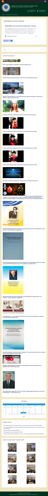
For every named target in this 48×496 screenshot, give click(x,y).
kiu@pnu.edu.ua (32, 11)
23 (41, 411)
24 (5, 412)
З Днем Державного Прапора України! (10, 432)
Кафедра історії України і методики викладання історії (24, 6)
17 (5, 411)
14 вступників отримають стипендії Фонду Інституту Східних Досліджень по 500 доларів (20, 425)
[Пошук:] (22, 49)
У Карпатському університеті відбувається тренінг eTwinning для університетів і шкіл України (21, 433)
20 (23, 411)
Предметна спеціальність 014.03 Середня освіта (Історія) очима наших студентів (19, 114)
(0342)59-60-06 (32, 10)
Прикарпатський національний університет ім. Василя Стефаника (22, 494)
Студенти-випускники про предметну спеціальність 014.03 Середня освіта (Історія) (20, 131)
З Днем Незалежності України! (9, 430)
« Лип (24, 416)
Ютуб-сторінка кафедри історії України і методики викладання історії (17, 64)
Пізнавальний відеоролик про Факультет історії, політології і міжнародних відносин (20, 77)
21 (29, 411)
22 (35, 411)
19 (17, 411)
